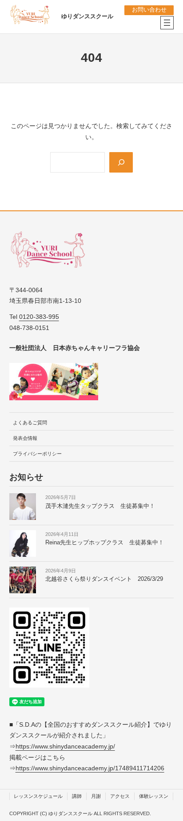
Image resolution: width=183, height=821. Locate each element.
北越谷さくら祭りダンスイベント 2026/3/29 (104, 579)
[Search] (120, 162)
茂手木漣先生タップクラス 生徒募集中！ (100, 506)
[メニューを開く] (167, 22)
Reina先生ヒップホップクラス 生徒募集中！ (104, 542)
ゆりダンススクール (87, 16)
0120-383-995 (39, 316)
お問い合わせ (149, 10)
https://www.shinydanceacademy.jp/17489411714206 (90, 768)
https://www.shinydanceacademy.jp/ (65, 746)
